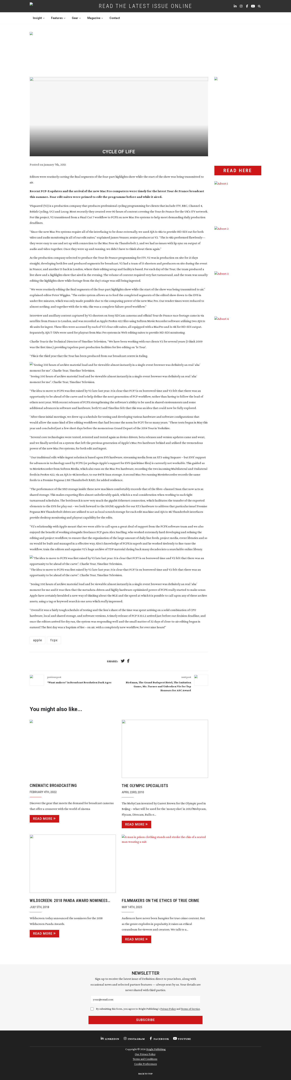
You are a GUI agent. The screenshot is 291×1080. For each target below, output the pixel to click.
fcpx (54, 640)
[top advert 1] (145, 50)
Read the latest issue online (145, 6)
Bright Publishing (156, 1049)
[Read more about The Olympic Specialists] (165, 749)
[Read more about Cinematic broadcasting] (73, 749)
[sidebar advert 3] (237, 291)
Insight (37, 18)
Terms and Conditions (145, 1058)
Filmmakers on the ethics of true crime (160, 900)
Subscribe (145, 1020)
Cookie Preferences (145, 1063)
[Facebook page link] (247, 6)
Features (57, 18)
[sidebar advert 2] (237, 246)
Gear (75, 18)
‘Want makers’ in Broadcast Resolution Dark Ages (79, 682)
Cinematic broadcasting (53, 785)
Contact (114, 18)
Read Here (237, 170)
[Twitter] (122, 661)
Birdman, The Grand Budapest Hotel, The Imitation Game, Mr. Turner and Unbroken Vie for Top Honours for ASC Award (158, 686)
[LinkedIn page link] (235, 6)
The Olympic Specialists (145, 785)
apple (37, 640)
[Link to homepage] (44, 6)
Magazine (93, 18)
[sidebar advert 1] (237, 200)
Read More (42, 819)
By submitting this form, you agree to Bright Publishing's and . (148, 1008)
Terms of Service (190, 1008)
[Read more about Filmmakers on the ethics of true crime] (165, 864)
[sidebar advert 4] (237, 363)
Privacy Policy (168, 1008)
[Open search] (259, 6)
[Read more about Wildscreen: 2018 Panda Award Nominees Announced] (73, 864)
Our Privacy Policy (145, 1054)
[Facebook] (128, 661)
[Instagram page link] (241, 6)
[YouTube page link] (253, 6)
